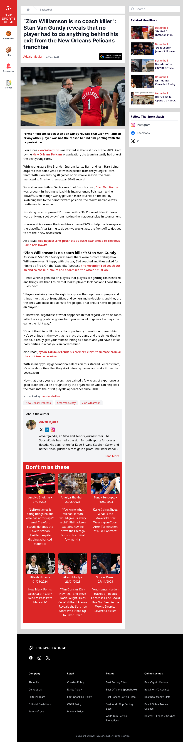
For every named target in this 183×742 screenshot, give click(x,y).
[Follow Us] (110, 56)
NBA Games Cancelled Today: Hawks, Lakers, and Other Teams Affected (166, 82)
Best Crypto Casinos (156, 682)
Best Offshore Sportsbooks (121, 689)
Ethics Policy (74, 689)
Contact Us (35, 689)
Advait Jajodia (32, 56)
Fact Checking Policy (79, 696)
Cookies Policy (75, 682)
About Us (34, 682)
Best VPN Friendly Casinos (159, 715)
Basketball (46, 9)
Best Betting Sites (116, 682)
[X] (41, 430)
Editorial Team (37, 696)
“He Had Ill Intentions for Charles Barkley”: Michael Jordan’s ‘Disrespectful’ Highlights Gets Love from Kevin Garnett (165, 33)
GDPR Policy (74, 704)
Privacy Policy (75, 711)
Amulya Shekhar (51, 396)
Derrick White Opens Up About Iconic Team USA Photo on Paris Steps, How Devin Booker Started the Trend (165, 98)
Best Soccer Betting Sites (120, 696)
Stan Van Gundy (107, 187)
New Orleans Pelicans (47, 154)
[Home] (28, 9)
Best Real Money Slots (157, 696)
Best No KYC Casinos (156, 689)
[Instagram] (53, 430)
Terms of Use (36, 711)
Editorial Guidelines (40, 704)
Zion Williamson (48, 150)
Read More (112, 456)
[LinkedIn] (47, 430)
